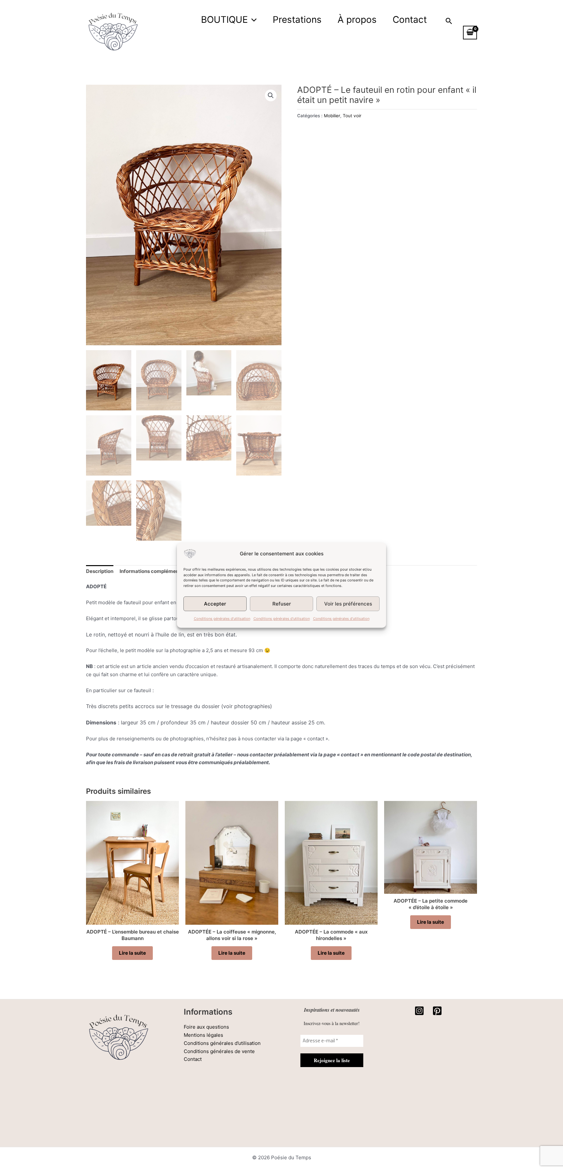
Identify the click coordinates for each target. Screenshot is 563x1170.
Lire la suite (132, 953)
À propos (357, 19)
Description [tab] (99, 571)
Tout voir (352, 115)
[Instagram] (419, 1011)
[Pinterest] (437, 1011)
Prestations (297, 19)
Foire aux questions (206, 1027)
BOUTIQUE (224, 19)
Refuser (281, 604)
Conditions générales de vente (219, 1051)
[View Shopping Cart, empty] (470, 32)
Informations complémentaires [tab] (156, 571)
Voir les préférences (348, 604)
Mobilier (332, 115)
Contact (410, 19)
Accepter (215, 604)
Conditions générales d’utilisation (222, 618)
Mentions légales (203, 1035)
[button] (252, 19)
